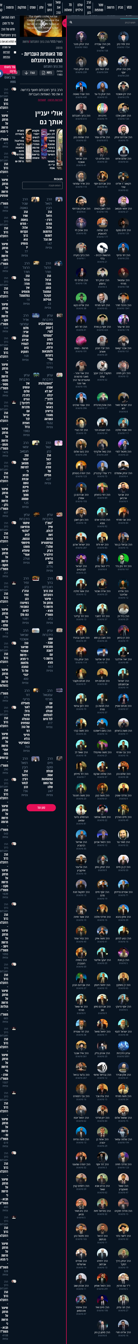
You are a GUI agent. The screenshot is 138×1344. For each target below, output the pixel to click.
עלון (41, 7)
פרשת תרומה (54, 99)
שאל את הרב (58, 7)
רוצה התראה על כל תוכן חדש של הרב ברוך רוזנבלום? (8, 26)
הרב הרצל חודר (47, 267)
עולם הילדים (79, 8)
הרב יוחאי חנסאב (24, 446)
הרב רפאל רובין (48, 203)
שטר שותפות (99, 8)
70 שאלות (68, 8)
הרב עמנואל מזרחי (47, 694)
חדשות (110, 7)
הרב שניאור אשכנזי (24, 634)
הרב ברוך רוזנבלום (39, 41)
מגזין (120, 7)
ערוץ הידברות (47, 317)
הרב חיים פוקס (50, 762)
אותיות (41, 99)
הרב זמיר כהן (88, 7)
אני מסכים (6, 52)
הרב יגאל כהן (48, 446)
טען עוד (41, 807)
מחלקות (22, 7)
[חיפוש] (70, 22)
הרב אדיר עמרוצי (24, 319)
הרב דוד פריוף (26, 694)
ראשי (60, 41)
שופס (33, 7)
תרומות (10, 7)
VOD (129, 7)
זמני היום (49, 8)
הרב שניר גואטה (24, 203)
